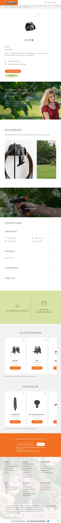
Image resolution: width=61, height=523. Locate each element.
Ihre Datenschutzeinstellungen (36, 521)
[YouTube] (52, 506)
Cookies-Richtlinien (45, 485)
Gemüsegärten (26, 470)
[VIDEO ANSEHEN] (30, 202)
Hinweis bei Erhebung (18, 521)
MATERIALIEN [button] (10, 251)
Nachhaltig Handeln (27, 487)
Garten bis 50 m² (27, 472)
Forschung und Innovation (29, 489)
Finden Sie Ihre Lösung (28, 464)
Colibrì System (44, 466)
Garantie (7, 491)
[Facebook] (50, 506)
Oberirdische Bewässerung (11, 466)
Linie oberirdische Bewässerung (15, 7)
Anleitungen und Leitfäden (11, 489)
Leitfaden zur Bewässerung (11, 487)
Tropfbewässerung (9, 468)
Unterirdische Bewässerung (11, 470)
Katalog (6, 472)
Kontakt (6, 493)
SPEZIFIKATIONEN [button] (11, 268)
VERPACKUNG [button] (10, 278)
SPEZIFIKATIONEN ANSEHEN (13, 71)
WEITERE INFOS (15, 368)
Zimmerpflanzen (27, 466)
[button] (39, 41)
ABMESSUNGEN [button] (11, 231)
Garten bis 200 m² (27, 474)
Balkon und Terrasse (27, 468)
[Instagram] (47, 506)
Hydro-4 (42, 464)
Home (6, 7)
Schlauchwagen (26, 7)
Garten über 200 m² (27, 477)
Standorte (25, 491)
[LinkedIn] (55, 506)
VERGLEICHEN (11, 75)
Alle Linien (7, 464)
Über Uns (25, 485)
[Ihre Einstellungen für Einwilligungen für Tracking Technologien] (58, 520)
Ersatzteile (7, 485)
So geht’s (10, 111)
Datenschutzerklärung (46, 487)
